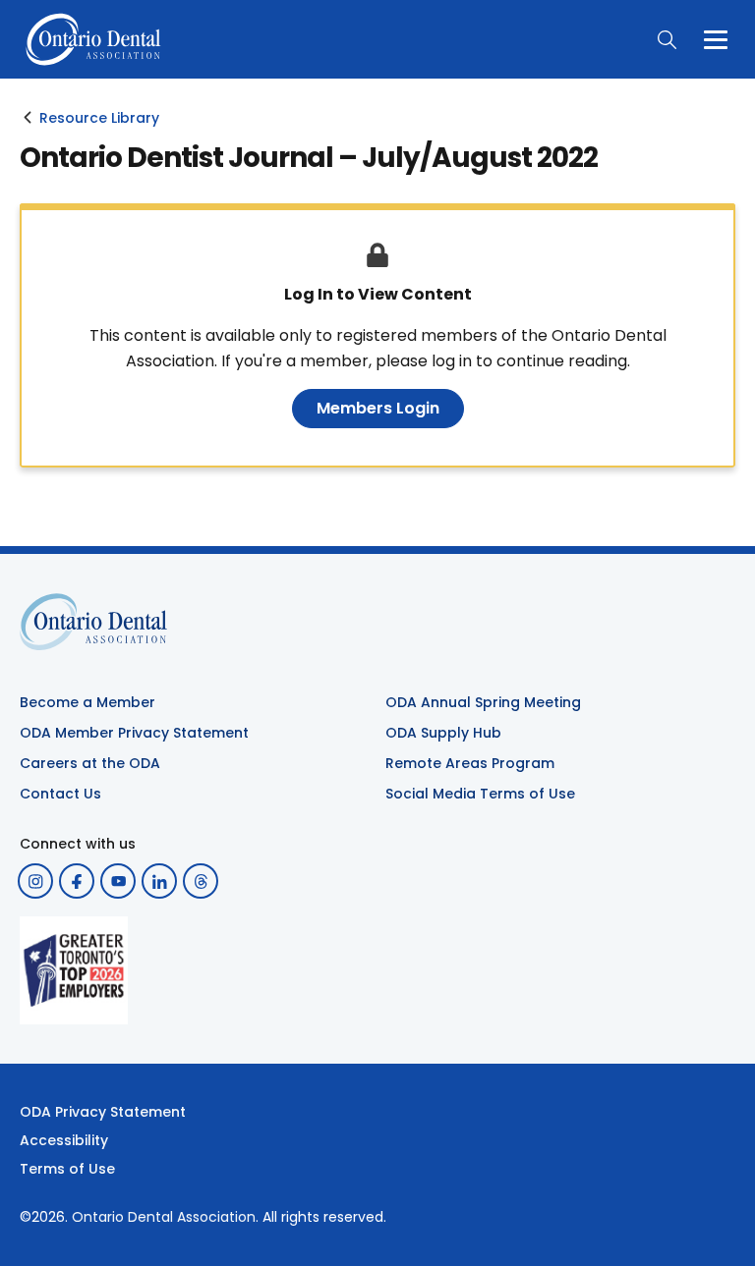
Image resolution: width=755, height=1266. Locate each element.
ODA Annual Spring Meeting (483, 702)
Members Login (378, 408)
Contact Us (60, 793)
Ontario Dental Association (164, 1217)
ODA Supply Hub (443, 733)
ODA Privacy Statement (103, 1112)
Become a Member (87, 702)
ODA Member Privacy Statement (134, 733)
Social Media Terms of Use (480, 793)
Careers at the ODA (90, 763)
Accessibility (64, 1140)
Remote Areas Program (469, 763)
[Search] (666, 39)
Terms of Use (67, 1169)
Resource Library (99, 118)
